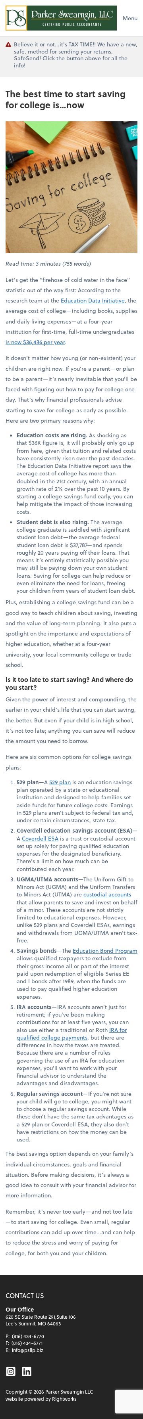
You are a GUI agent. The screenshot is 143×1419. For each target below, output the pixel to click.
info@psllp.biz (27, 1350)
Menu (130, 18)
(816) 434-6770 (28, 1336)
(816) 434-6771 (27, 1342)
